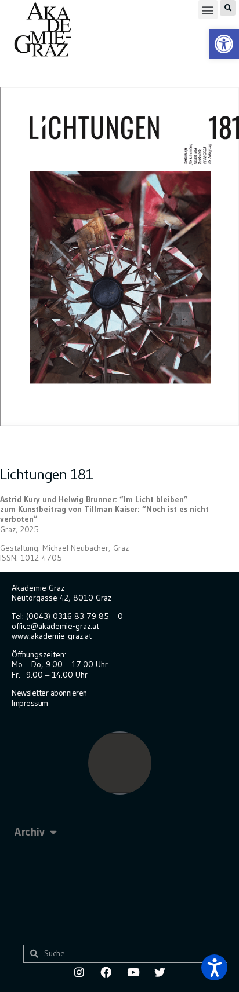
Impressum (30, 703)
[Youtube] (133, 971)
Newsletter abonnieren (49, 692)
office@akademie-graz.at (55, 626)
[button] (208, 9)
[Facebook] (106, 971)
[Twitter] (159, 971)
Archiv (29, 832)
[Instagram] (79, 971)
